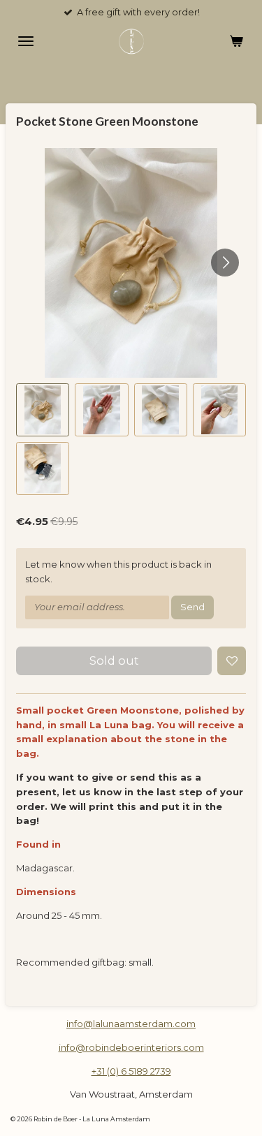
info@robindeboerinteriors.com (131, 1047)
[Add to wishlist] (231, 661)
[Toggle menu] (25, 41)
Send (192, 606)
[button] (42, 409)
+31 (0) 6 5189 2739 (131, 1071)
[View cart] (236, 41)
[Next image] (225, 262)
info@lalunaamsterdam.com (131, 1023)
